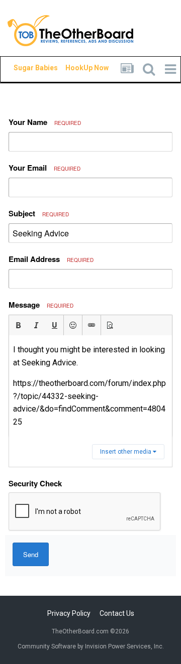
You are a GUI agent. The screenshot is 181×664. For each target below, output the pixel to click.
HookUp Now (75, 68)
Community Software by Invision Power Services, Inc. (91, 646)
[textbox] (90, 386)
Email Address (51, 258)
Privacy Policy (68, 613)
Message (41, 304)
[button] (18, 325)
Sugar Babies (24, 68)
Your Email (44, 167)
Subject (39, 213)
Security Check (35, 483)
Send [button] (30, 554)
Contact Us (117, 613)
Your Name (45, 121)
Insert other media (126, 451)
